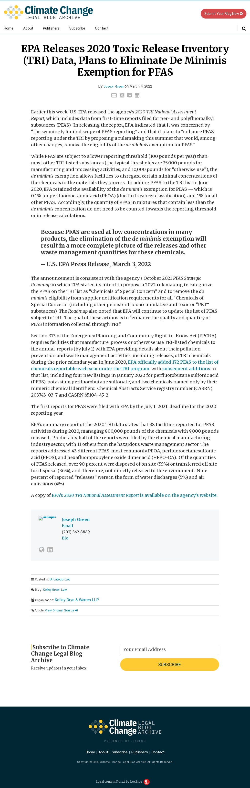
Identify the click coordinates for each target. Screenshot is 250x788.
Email (67, 525)
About (28, 28)
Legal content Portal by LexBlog (119, 781)
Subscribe (77, 28)
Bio (65, 538)
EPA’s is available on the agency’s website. (135, 495)
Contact (101, 28)
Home (8, 28)
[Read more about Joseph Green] (41, 549)
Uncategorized (60, 579)
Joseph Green (114, 86)
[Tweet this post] (122, 95)
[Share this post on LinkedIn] (137, 95)
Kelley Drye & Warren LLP (77, 600)
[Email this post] (114, 95)
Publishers (51, 28)
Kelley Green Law (55, 589)
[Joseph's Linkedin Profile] (50, 549)
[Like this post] (129, 95)
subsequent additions (186, 368)
